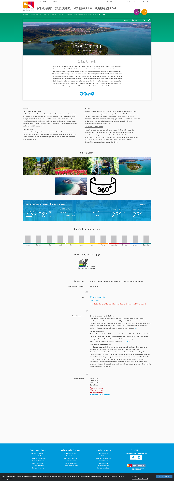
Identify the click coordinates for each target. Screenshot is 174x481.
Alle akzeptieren (164, 477)
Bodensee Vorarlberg (37, 453)
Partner (149, 2)
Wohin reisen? (62, 8)
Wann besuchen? (83, 8)
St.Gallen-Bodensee (38, 465)
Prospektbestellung (103, 468)
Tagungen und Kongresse (103, 458)
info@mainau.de (97, 390)
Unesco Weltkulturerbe (71, 465)
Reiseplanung (103, 453)
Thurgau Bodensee (38, 468)
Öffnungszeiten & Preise (97, 297)
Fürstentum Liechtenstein (38, 458)
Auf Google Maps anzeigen (101, 395)
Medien (129, 2)
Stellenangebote (103, 465)
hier (135, 328)
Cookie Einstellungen (140, 479)
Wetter (56, 2)
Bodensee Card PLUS (105, 8)
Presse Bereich (103, 461)
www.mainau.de (97, 393)
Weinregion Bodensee (70, 463)
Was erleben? (44, 8)
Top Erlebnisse (70, 456)
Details (143, 205)
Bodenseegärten (71, 461)
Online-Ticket (94, 300)
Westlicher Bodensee (38, 461)
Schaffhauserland (38, 463)
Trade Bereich (103, 463)
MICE (142, 2)
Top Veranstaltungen (70, 458)
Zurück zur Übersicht (131, 20)
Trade (136, 2)
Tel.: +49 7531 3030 (97, 388)
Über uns (121, 2)
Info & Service (111, 2)
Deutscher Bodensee (38, 456)
